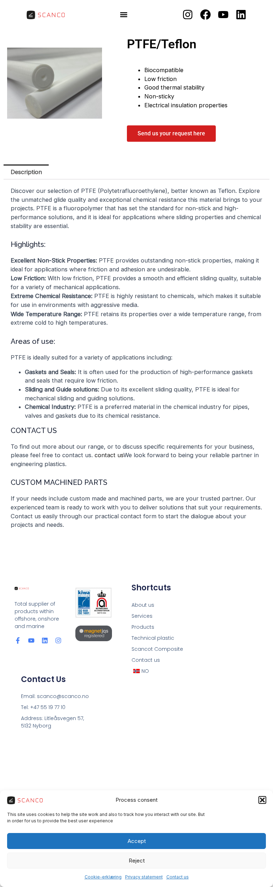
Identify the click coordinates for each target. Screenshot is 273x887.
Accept (137, 841)
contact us (109, 455)
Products (143, 627)
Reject (137, 860)
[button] (262, 800)
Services (142, 616)
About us (143, 605)
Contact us (177, 877)
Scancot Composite (157, 649)
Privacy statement (144, 877)
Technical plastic (153, 638)
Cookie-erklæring (103, 877)
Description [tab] (26, 171)
